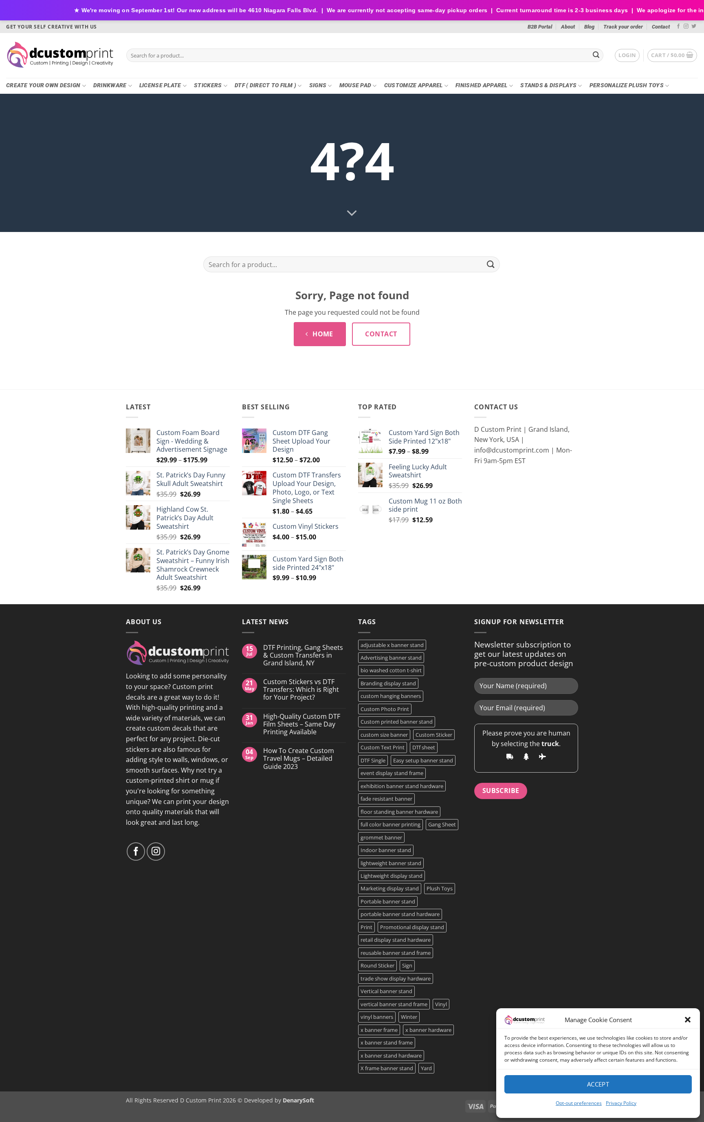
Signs (317, 85)
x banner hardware (428, 1030)
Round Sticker (377, 965)
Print (366, 927)
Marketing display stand (390, 888)
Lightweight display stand (391, 875)
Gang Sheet (442, 824)
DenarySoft (298, 1100)
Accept (598, 1084)
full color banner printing (390, 824)
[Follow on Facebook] (678, 26)
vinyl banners (377, 1016)
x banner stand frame (387, 1042)
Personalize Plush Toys (627, 85)
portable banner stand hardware (400, 914)
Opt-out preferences (579, 1103)
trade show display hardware (396, 978)
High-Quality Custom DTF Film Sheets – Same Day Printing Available (301, 724)
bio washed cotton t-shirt (391, 670)
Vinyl (441, 1004)
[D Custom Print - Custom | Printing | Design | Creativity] (60, 55)
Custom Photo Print (385, 709)
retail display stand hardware (396, 939)
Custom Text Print (383, 747)
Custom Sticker (434, 734)
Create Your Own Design (43, 85)
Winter (409, 1016)
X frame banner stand (387, 1068)
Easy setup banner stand (423, 760)
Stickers (208, 85)
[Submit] (596, 55)
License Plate (160, 85)
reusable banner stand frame (396, 952)
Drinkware (110, 85)
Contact (661, 27)
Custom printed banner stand (397, 721)
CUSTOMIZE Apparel (413, 85)
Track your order (623, 27)
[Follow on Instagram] (686, 26)
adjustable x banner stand (392, 645)
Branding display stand (388, 683)
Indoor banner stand (386, 850)
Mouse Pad (355, 85)
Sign (407, 965)
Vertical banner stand (386, 991)
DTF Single (373, 760)
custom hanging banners (391, 696)
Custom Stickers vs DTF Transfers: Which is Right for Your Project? (301, 690)
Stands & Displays (548, 85)
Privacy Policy (621, 1103)
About (568, 27)
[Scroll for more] (352, 213)
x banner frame (379, 1030)
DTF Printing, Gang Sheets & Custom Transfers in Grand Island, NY (303, 655)
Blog (589, 27)
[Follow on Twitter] (693, 26)
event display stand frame (392, 773)
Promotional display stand (412, 927)
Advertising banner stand (391, 657)
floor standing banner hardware (399, 811)
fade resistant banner (386, 798)
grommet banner (381, 837)
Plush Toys (440, 888)
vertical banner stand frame (394, 1004)
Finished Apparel (481, 85)
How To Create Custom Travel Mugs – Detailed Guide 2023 (298, 759)
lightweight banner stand (391, 863)
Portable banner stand (388, 901)
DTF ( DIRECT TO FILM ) (265, 85)
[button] (688, 1020)
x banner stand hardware (391, 1055)
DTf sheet (423, 747)
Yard (426, 1068)
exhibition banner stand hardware (402, 786)
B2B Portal (540, 27)
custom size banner (384, 734)
